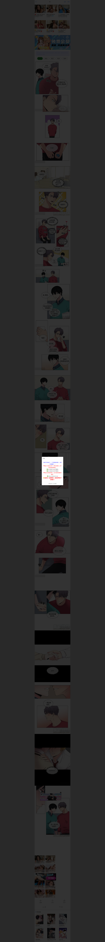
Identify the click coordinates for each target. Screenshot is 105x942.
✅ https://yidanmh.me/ (52, 476)
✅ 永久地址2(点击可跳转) (52, 471)
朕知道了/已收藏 (52, 483)
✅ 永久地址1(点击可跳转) (52, 469)
